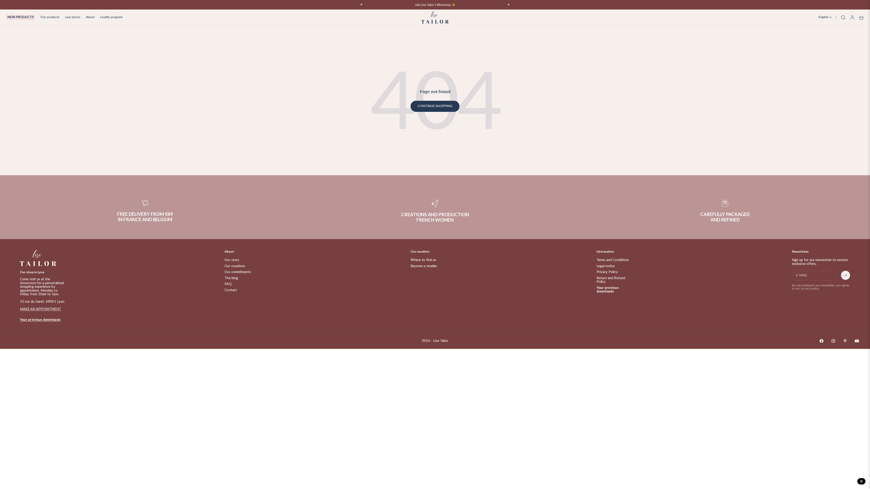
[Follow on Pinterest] (845, 341)
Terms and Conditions (613, 260)
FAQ (228, 284)
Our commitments (238, 272)
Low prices (72, 17)
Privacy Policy (607, 272)
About (90, 17)
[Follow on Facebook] (821, 341)
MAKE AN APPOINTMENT (40, 309)
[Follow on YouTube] (857, 341)
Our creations (235, 266)
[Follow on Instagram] (833, 341)
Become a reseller (424, 266)
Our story (232, 260)
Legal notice (606, 266)
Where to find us (423, 260)
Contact (231, 290)
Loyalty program (111, 17)
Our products (50, 17)
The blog (231, 278)
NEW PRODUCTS (20, 17)
